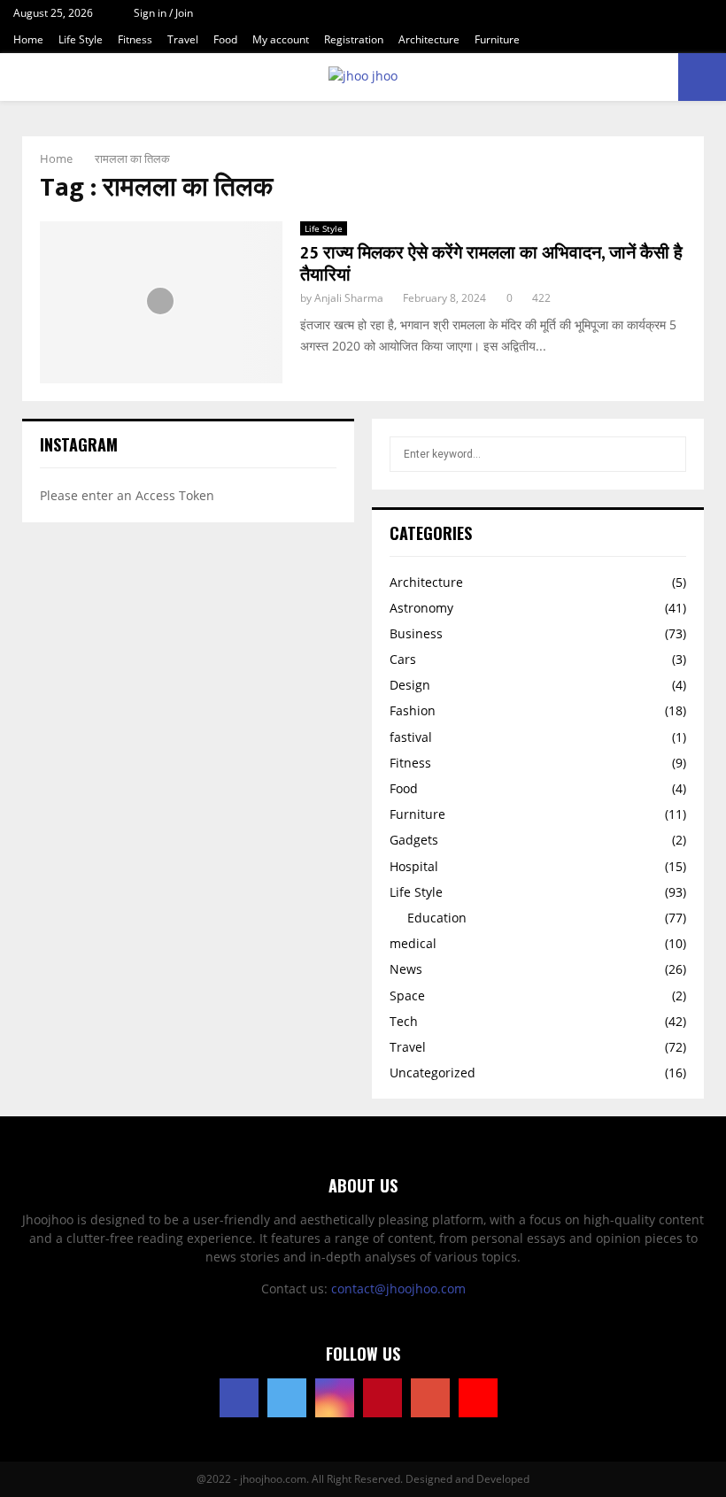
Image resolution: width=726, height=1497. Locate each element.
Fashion (413, 710)
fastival (411, 737)
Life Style (80, 39)
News (406, 969)
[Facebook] (239, 1397)
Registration (353, 39)
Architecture (429, 39)
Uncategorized (432, 1072)
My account (280, 39)
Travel (182, 39)
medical (413, 943)
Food (225, 39)
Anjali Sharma (348, 297)
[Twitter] (286, 1397)
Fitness (135, 39)
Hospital (414, 866)
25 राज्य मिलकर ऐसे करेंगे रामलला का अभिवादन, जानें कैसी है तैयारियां (491, 264)
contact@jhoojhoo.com (398, 1288)
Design (410, 684)
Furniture (497, 39)
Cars (403, 659)
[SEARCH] (668, 454)
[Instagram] (334, 1397)
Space (407, 995)
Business (416, 633)
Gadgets (414, 839)
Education (437, 917)
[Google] (430, 1397)
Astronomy (421, 607)
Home (28, 39)
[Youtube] (478, 1397)
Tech (404, 1021)
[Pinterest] (382, 1397)
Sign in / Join (162, 12)
